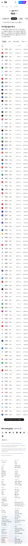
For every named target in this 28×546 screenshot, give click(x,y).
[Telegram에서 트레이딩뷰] (20, 433)
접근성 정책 (17, 517)
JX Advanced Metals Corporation (11, 337)
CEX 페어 (3, 473)
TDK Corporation (11, 230)
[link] (12, 22)
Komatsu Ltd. (11, 215)
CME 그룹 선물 (18, 481)
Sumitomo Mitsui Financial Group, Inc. (11, 67)
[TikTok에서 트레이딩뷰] (24, 433)
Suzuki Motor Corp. (11, 296)
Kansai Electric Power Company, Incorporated (11, 392)
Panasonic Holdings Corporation (11, 149)
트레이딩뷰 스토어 (19, 502)
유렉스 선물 (17, 483)
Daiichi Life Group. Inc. (11, 196)
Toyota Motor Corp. (11, 53)
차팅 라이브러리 (18, 528)
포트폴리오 (4, 499)
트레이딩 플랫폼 (18, 533)
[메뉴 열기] (2, 2)
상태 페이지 (17, 522)
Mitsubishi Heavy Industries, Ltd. (11, 115)
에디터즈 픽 (4, 533)
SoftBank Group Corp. (11, 56)
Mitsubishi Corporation (11, 101)
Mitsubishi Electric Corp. (11, 130)
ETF (2, 468)
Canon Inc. (11, 281)
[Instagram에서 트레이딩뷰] (13, 433)
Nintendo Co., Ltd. (11, 152)
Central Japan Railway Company (11, 318)
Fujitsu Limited (11, 208)
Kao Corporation (11, 344)
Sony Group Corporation (11, 82)
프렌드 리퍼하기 (5, 520)
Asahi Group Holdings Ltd (11, 414)
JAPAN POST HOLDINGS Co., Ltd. (11, 193)
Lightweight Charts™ (20, 530)
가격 (16, 463)
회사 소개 (17, 489)
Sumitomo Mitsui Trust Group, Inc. (11, 263)
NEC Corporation (11, 211)
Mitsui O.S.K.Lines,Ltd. (11, 403)
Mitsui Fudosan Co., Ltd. (11, 300)
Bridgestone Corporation (11, 248)
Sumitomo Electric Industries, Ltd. (11, 178)
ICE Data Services (18, 443)
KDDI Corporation (11, 145)
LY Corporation (11, 326)
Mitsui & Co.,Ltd (11, 112)
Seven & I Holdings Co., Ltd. (11, 274)
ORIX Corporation (11, 204)
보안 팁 (16, 518)
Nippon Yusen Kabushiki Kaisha (11, 385)
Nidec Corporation (11, 363)
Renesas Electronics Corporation (11, 222)
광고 (16, 538)
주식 (2, 466)
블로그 (16, 492)
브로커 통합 (17, 539)
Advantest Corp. (11, 64)
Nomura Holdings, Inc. (11, 285)
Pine (2, 476)
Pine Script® (4, 505)
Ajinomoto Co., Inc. (11, 256)
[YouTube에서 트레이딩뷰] (10, 433)
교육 (2, 531)
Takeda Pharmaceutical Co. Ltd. (11, 160)
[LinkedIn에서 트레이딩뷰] (17, 433)
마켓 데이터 (17, 465)
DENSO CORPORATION (11, 244)
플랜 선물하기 (18, 467)
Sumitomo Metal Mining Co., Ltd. (11, 374)
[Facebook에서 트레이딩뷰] (6, 433)
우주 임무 (17, 491)
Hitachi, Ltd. (11, 75)
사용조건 (17, 510)
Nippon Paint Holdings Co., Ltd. (11, 388)
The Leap (17, 476)
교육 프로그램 (18, 543)
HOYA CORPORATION (11, 163)
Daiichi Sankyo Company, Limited (11, 252)
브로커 (16, 473)
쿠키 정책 (17, 515)
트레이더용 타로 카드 (20, 504)
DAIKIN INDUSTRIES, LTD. (11, 226)
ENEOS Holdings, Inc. (11, 322)
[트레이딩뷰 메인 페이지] (5, 2)
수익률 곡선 (4, 500)
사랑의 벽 (3, 518)
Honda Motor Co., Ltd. (11, 182)
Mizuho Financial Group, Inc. (11, 89)
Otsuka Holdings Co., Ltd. (11, 200)
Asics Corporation (11, 340)
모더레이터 (4, 525)
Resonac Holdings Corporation (11, 366)
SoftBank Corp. (11, 141)
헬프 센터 (17, 494)
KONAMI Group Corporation (11, 370)
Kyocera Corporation (11, 267)
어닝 (2, 491)
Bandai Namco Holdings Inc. (11, 329)
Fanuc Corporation (11, 233)
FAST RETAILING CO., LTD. (11, 78)
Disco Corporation (11, 189)
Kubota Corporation (11, 352)
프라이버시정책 (18, 513)
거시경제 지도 (4, 504)
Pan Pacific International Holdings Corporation (11, 407)
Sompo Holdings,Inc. (11, 219)
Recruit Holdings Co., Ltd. (11, 86)
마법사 (3, 539)
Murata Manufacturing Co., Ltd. (11, 119)
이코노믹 (3, 489)
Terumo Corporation (11, 315)
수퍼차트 (3, 462)
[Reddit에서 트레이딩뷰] (2, 436)
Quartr (21, 453)
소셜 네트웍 (4, 516)
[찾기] (15, 2)
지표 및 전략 (4, 537)
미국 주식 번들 (18, 484)
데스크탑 (3, 512)
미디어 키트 (17, 497)
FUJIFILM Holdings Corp (11, 307)
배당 (2, 492)
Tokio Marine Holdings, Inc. (11, 108)
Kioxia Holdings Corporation (11, 60)
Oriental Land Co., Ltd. (11, 259)
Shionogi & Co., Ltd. (11, 411)
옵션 (2, 502)
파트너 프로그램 (18, 541)
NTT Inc (11, 104)
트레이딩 (3, 529)
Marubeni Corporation (11, 167)
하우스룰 (3, 523)
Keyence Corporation (11, 93)
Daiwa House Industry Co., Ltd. (11, 359)
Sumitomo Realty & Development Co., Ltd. (11, 355)
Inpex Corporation (11, 270)
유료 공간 (3, 542)
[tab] (5, 18)
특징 (16, 462)
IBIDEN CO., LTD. (11, 241)
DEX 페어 (3, 475)
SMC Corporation (11, 278)
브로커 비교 (17, 475)
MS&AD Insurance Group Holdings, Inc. (11, 174)
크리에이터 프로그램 (6, 521)
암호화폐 (3, 471)
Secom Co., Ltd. (11, 381)
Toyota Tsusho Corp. (11, 185)
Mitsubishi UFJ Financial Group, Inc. (11, 49)
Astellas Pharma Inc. (11, 292)
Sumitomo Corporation (11, 171)
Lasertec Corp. (11, 348)
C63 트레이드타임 (19, 505)
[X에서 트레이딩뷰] (2, 433)
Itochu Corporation (11, 97)
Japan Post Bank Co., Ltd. (11, 137)
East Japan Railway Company (11, 304)
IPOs (2, 494)
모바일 (3, 510)
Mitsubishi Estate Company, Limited (11, 289)
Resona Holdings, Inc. (11, 237)
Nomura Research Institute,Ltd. (11, 396)
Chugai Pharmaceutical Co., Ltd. (11, 134)
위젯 (16, 526)
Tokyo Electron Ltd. (11, 71)
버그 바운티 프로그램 (20, 520)
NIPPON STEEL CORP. (11, 333)
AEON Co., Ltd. (11, 311)
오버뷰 (16, 471)
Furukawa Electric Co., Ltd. (11, 399)
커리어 (16, 496)
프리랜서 (3, 541)
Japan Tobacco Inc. (11, 123)
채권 (2, 470)
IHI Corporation (11, 377)
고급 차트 (17, 531)
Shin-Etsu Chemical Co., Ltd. (11, 126)
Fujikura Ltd (11, 156)
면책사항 (17, 512)
